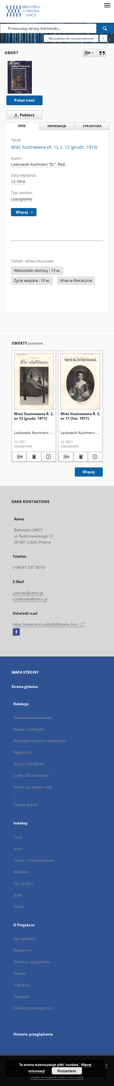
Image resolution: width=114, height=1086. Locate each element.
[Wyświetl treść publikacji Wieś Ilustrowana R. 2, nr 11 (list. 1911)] (81, 457)
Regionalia (22, 752)
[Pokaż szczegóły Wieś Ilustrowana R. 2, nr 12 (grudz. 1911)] (48, 457)
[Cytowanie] (102, 53)
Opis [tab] (22, 126)
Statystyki (21, 996)
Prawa (18, 906)
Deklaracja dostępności (33, 1008)
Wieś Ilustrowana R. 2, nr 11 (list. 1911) (80, 416)
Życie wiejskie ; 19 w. (32, 280)
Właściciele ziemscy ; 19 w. (37, 270)
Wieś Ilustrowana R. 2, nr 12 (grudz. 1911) (34, 416)
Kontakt (19, 973)
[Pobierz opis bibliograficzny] (19, 457)
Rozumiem (66, 1071)
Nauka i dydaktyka (29, 729)
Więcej (89, 471)
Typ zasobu (23, 883)
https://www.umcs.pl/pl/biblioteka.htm (46, 624)
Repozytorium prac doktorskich (40, 740)
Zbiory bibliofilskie (28, 763)
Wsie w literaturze (76, 280)
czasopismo (21, 199)
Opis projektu (24, 938)
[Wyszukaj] (105, 28)
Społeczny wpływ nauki (33, 786)
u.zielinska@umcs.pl (30, 599)
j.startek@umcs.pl (28, 592)
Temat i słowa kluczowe (33, 860)
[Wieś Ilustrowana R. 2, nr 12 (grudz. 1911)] (34, 381)
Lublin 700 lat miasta (31, 775)
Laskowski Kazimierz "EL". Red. (38, 164)
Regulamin (22, 950)
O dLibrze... (23, 984)
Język (17, 894)
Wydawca (21, 871)
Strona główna (25, 686)
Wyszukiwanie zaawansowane (71, 38)
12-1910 (18, 181)
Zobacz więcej (25, 804)
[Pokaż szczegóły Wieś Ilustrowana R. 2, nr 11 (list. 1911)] (94, 457)
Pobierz (26, 115)
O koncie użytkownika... (33, 961)
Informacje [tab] (56, 126)
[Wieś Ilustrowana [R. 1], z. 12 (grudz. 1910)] (19, 77)
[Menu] (107, 5)
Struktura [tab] (92, 126)
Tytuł (17, 837)
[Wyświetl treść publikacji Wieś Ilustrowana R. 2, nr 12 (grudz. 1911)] (34, 457)
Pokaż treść (24, 100)
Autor (18, 848)
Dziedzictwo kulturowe (32, 717)
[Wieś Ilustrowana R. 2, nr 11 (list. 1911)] (80, 381)
